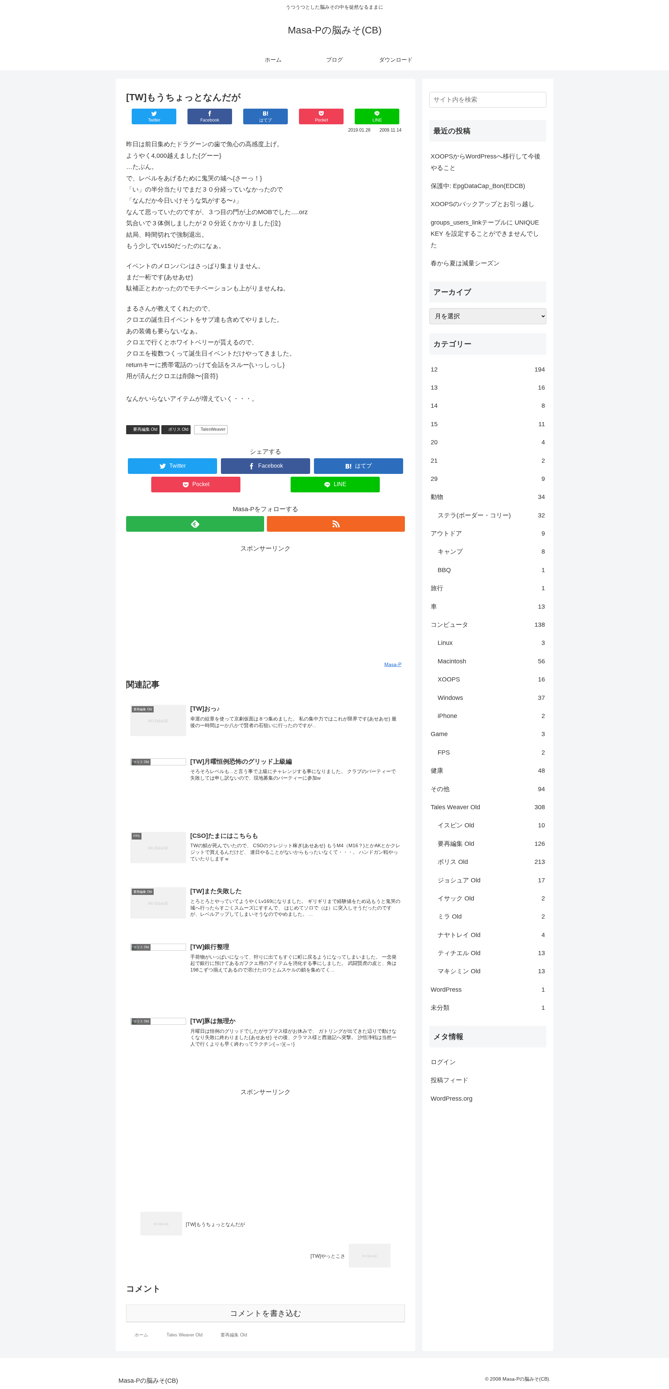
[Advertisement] (265, 602)
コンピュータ (488, 624)
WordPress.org (451, 1098)
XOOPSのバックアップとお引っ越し (483, 204)
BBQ (491, 570)
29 (488, 478)
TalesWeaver (213, 429)
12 (488, 369)
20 (488, 442)
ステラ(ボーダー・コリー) (491, 515)
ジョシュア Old (491, 880)
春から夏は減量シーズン (465, 263)
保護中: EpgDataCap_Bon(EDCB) (478, 185)
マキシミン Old (491, 971)
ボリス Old (178, 429)
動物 (488, 496)
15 (488, 424)
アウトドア (488, 533)
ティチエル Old (491, 953)
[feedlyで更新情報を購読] (195, 524)
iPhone (491, 715)
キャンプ (491, 551)
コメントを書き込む (265, 1313)
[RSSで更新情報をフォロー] (336, 524)
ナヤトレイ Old (491, 934)
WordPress (488, 989)
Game (488, 734)
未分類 (488, 1007)
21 (488, 460)
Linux (491, 642)
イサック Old (491, 898)
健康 (488, 770)
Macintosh (491, 661)
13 (488, 387)
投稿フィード (449, 1080)
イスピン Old (491, 825)
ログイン (443, 1062)
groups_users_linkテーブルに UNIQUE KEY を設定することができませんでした (485, 234)
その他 (488, 789)
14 (488, 405)
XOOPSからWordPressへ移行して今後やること (485, 162)
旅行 (488, 588)
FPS (491, 752)
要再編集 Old (145, 429)
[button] (539, 100)
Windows (491, 697)
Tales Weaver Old (488, 807)
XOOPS (491, 679)
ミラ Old (491, 916)
